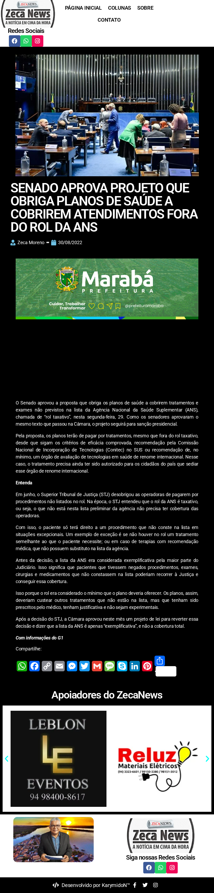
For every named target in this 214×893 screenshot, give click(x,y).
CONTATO (109, 20)
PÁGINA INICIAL (83, 8)
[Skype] (122, 666)
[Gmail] (97, 666)
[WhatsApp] (22, 666)
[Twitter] (84, 666)
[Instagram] (37, 41)
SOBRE (145, 8)
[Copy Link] (47, 666)
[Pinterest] (147, 666)
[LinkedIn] (134, 666)
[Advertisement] (107, 360)
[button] (6, 759)
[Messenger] (72, 666)
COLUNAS (119, 8)
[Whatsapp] (26, 41)
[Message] (109, 666)
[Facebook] (14, 41)
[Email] (59, 666)
